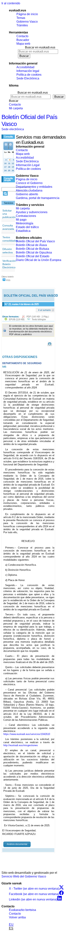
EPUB (16, 319)
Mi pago (21, 219)
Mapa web (23, 43)
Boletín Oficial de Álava (31, 245)
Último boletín (7, 277)
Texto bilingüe (39, 319)
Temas (20, 17)
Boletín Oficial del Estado (32, 256)
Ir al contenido (10, 3)
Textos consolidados (10, 239)
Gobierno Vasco (27, 21)
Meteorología (24, 223)
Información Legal (28, 165)
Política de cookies (28, 74)
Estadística (23, 230)
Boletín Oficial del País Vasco (35, 241)
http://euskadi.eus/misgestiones (20, 745)
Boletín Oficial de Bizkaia (32, 248)
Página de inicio (27, 14)
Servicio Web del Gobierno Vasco (23, 876)
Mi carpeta (16, 108)
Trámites (22, 25)
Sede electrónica (12, 129)
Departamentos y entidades (34, 186)
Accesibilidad (25, 67)
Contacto (22, 36)
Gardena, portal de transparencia (37, 198)
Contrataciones (26, 215)
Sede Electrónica (27, 78)
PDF (38, 316)
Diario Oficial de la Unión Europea (38, 260)
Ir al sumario (44, 310)
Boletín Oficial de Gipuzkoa (34, 252)
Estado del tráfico (27, 227)
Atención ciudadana (29, 190)
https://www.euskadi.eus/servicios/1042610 (26, 734)
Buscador (22, 39)
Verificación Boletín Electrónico (9, 264)
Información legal (27, 70)
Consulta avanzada (8, 227)
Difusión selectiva (7, 251)
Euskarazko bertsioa (22, 909)
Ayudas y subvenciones (31, 212)
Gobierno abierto (27, 194)
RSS (8, 280)
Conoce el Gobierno (29, 183)
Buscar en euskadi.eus (40, 47)
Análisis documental (17, 844)
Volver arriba (17, 917)
